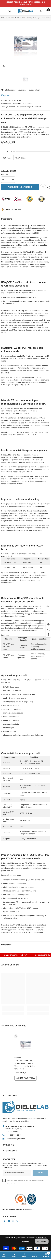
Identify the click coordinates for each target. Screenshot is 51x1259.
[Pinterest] (13, 1221)
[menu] (2, 10)
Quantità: (4, 175)
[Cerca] (9, 10)
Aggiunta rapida (25, 1078)
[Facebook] (4, 1221)
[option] (25, 45)
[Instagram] (9, 1221)
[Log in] (41, 11)
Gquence (6, 95)
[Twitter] (17, 1221)
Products (11, 18)
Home (3, 18)
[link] (13, 1009)
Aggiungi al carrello (20, 187)
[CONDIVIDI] (48, 187)
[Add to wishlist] (43, 187)
